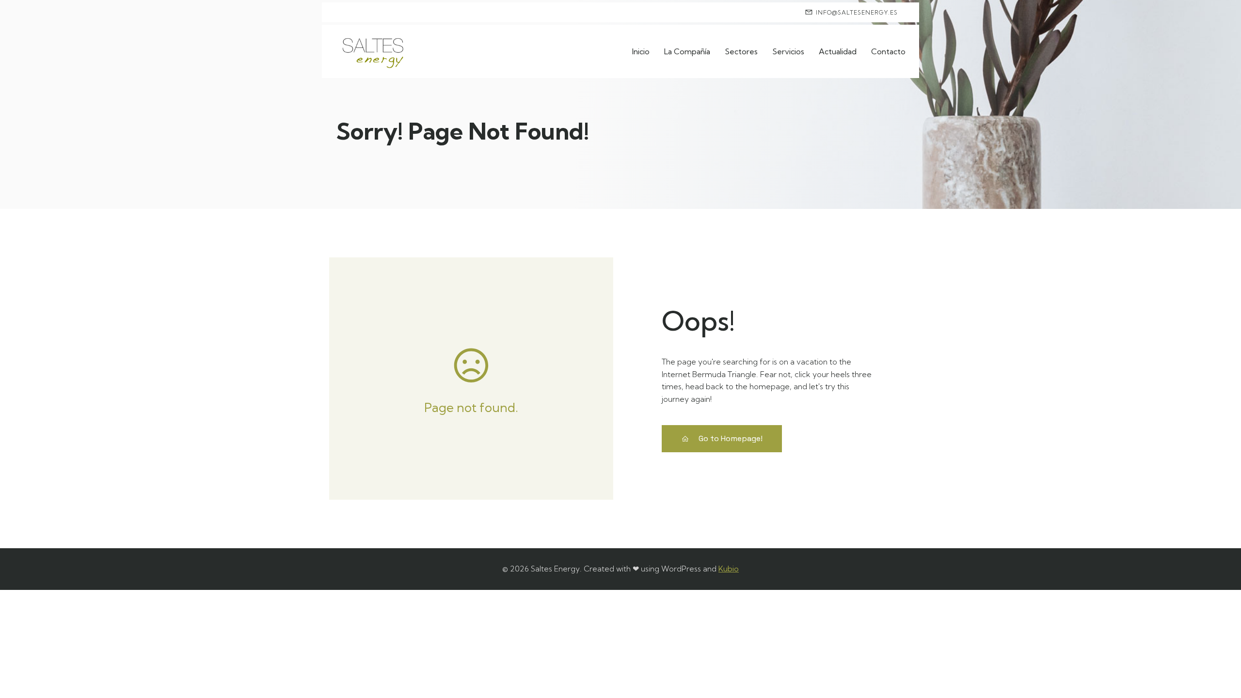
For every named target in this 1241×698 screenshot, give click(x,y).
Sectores (741, 51)
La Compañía (687, 51)
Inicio (641, 51)
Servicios (788, 51)
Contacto (888, 51)
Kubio (728, 568)
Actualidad (838, 51)
